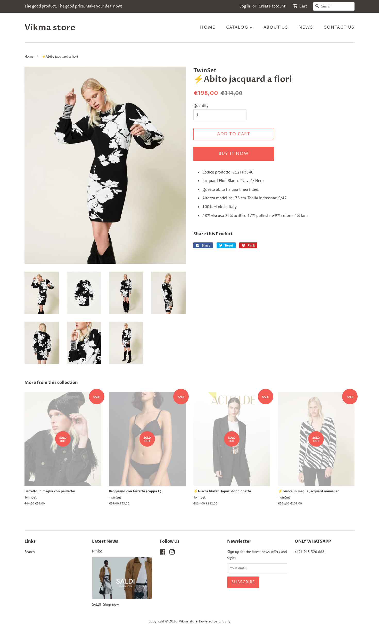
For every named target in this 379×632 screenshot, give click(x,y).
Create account (272, 6)
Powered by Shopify (214, 621)
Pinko (97, 551)
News (306, 27)
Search (29, 551)
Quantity (200, 105)
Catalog (238, 27)
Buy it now (234, 153)
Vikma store (49, 28)
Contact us (339, 27)
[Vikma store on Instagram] (172, 553)
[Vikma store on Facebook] (163, 553)
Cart (303, 6)
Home (207, 27)
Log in (245, 6)
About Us (275, 27)
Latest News (105, 541)
